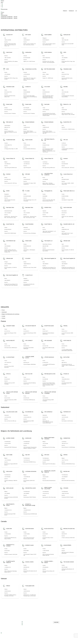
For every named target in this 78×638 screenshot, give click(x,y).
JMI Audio (27, 174)
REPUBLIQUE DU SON (49, 373)
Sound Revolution (29, 224)
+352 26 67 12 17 (65, 443)
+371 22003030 (64, 57)
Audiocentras (28, 52)
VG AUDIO (27, 258)
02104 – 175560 (46, 74)
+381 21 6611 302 (65, 39)
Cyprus (63, 72)
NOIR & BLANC (9, 488)
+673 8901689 (45, 179)
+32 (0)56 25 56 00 (27, 510)
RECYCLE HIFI (28, 373)
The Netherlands (27, 161)
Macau (5, 278)
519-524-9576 (7, 550)
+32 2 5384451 (7, 493)
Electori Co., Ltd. (67, 104)
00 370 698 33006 (27, 57)
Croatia (63, 194)
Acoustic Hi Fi (9, 34)
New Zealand (64, 210)
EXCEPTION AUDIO (49, 325)
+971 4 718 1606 (7, 212)
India (62, 90)
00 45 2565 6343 (65, 163)
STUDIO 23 (66, 373)
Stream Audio (28, 240)
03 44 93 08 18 (45, 397)
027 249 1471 (64, 212)
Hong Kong (64, 261)
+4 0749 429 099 (27, 74)
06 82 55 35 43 (26, 345)
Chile (5, 244)
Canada (44, 194)
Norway (5, 177)
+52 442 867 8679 (27, 179)
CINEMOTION (66, 438)
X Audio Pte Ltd (28, 275)
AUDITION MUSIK (29, 528)
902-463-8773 (64, 533)
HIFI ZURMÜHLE (48, 411)
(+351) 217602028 (65, 246)
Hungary (25, 244)
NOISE (7, 190)
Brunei (44, 177)
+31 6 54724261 (7, 476)
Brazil (44, 55)
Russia (25, 125)
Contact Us (16, 615)
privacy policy (63, 624)
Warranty (15, 617)
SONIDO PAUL (47, 207)
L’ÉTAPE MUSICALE (49, 357)
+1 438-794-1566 (46, 550)
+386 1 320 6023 (7, 57)
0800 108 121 (64, 362)
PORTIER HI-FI (67, 411)
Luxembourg (45, 161)
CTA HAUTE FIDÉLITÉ (30, 325)
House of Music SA (10, 158)
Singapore (25, 278)
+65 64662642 (26, 280)
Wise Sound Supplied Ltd (50, 258)
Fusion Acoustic (28, 139)
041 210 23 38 (45, 417)
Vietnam (25, 38)
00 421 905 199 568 (8, 109)
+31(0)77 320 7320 (65, 493)
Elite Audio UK (9, 122)
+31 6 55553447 (65, 476)
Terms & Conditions (31, 617)
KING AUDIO (9, 471)
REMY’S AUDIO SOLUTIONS (48, 488)
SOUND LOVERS (29, 561)
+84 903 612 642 (7, 591)
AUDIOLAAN (28, 438)
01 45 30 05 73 (26, 331)
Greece (5, 90)
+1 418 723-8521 (27, 533)
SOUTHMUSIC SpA (10, 240)
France (25, 143)
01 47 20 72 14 (7, 331)
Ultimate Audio (66, 240)
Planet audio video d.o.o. (69, 190)
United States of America (47, 244)
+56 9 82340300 (7, 246)
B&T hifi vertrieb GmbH (49, 69)
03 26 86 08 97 (7, 379)
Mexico (25, 177)
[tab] (3, 310)
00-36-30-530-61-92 (27, 246)
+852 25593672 (45, 263)
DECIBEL (65, 86)
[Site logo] (4, 9)
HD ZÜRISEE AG (29, 411)
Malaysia (25, 90)
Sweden (25, 194)
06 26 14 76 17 (64, 331)
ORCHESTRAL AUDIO (30, 488)
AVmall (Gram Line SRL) (31, 69)
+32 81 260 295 (45, 476)
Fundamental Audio (10, 139)
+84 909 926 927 (27, 39)
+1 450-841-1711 (7, 567)
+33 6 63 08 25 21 (27, 379)
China (44, 261)
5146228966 (45, 196)
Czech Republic (26, 107)
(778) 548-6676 (45, 567)
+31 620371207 (26, 443)
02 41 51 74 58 (7, 345)
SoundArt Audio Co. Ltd (68, 224)
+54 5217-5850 (45, 212)
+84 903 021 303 (27, 591)
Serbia (63, 38)
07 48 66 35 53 (45, 362)
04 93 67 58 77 (45, 331)
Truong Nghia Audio (29, 585)
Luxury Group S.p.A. (68, 174)
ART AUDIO (28, 34)
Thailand (44, 143)
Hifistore (8, 585)
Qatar (25, 210)
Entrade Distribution (29, 122)
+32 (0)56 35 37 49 (7, 510)
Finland (5, 227)
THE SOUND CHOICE (68, 561)
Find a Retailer (17, 621)
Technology (3, 619)
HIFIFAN (65, 454)
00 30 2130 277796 (65, 74)
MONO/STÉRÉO (67, 545)
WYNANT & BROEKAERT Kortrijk (30, 505)
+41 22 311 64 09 (65, 417)
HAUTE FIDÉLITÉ (10, 340)
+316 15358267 (26, 493)
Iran (5, 38)
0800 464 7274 (7, 127)
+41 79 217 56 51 (27, 229)
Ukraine (25, 261)
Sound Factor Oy (10, 224)
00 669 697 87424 (46, 145)
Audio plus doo (66, 34)
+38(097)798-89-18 (27, 263)
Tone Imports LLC (48, 240)
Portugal (5, 261)
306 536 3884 (26, 550)
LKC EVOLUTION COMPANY (48, 174)
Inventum (65, 158)
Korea (44, 227)
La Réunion (64, 143)
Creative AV (28, 86)
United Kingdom (7, 125)
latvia (63, 55)
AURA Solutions (48, 52)
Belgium (5, 161)
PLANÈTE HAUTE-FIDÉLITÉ (10, 562)
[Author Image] (4, 35)
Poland (44, 90)
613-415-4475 (45, 533)
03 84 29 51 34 (26, 362)
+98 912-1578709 (7, 39)
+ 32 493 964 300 (27, 476)
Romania (25, 72)
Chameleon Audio (67, 69)
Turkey (44, 107)
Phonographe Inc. (48, 190)
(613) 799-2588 (64, 567)
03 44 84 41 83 (26, 397)
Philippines (44, 38)
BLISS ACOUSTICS (49, 528)
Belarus (44, 125)
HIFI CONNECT (29, 340)
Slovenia (6, 55)
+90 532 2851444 (46, 109)
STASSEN (65, 488)
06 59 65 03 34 (64, 345)
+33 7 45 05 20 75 (7, 362)
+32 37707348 (45, 443)
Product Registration (18, 619)
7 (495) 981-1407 (27, 127)
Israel (63, 125)
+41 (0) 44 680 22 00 (27, 417)
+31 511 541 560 (7, 443)
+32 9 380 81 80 (7, 163)
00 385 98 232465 (65, 196)
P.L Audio (27, 190)
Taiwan (63, 227)
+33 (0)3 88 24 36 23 (65, 379)
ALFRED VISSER (10, 438)
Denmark (63, 161)
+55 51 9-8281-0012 (46, 57)
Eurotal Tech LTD (67, 122)
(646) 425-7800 (45, 246)
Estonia (5, 72)
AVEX (64, 52)
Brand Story (3, 615)
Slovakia (5, 107)
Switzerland (26, 227)
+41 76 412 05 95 (7, 417)
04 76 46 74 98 (45, 345)
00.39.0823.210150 (65, 179)
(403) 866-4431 (26, 567)
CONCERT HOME (10, 325)
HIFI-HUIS (46, 454)
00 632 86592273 (46, 39)
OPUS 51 (8, 373)
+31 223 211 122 (46, 493)
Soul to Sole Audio (67, 207)
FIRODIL (65, 325)
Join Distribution (43, 615)
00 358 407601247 (7, 229)
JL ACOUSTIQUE (10, 357)
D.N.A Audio (47, 86)
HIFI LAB (65, 139)
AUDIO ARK (9, 528)
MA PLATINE (66, 357)
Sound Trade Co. (48, 224)
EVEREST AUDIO (29, 545)
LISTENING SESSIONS (30, 471)
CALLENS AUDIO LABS (11, 411)
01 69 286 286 (45, 379)
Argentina (44, 210)
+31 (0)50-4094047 (46, 460)
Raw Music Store (10, 207)
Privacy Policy (30, 615)
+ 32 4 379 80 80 (7, 460)
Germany (44, 72)
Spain (63, 244)
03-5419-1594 (64, 109)
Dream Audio (9, 104)
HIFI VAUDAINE (48, 340)
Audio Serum (9, 52)
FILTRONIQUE (47, 545)
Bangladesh (6, 194)
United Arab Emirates (8, 210)
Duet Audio (46, 104)
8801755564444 (7, 196)
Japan (63, 107)
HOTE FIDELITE (67, 340)
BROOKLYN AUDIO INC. (69, 528)
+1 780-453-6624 (7, 533)
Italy (62, 177)
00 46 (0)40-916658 (27, 196)
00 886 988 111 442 (65, 229)
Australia (6, 143)
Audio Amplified (47, 34)
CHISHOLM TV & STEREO (10, 545)
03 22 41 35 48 (7, 397)
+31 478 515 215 (27, 460)
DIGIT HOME (9, 454)
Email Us (6, 41)
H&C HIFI (27, 454)
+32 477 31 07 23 (65, 460)
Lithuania (25, 55)
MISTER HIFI (66, 471)
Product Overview (4, 617)
